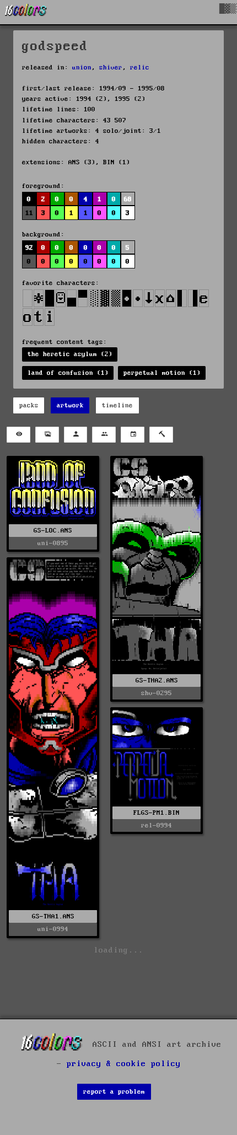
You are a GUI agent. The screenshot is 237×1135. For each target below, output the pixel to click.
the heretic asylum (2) (70, 354)
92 (29, 247)
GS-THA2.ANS (157, 680)
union (81, 67)
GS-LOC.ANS (53, 530)
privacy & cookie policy (124, 1063)
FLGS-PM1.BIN (156, 812)
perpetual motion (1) (162, 372)
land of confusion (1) (68, 372)
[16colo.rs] (26, 12)
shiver (110, 67)
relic (139, 67)
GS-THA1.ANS (53, 916)
